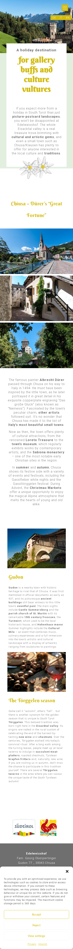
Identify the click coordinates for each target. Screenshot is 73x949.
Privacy (32, 944)
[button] (67, 871)
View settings (36, 936)
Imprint (42, 944)
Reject (36, 925)
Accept (36, 914)
